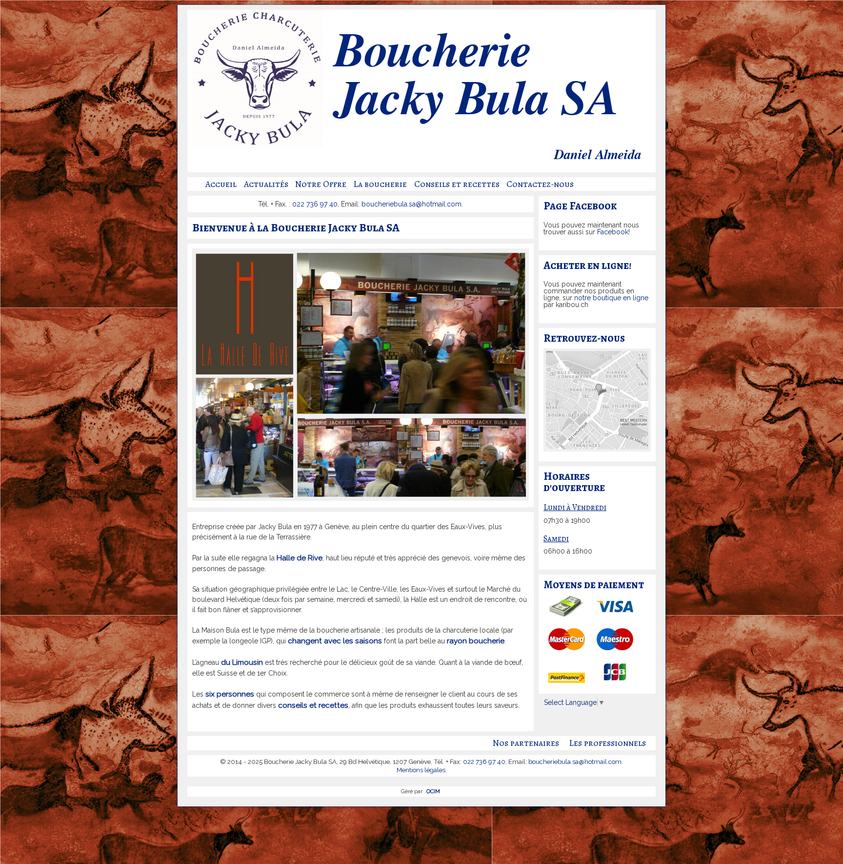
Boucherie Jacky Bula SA (475, 77)
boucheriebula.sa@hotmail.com (411, 204)
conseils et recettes (313, 705)
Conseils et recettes (457, 184)
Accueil (221, 184)
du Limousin (242, 662)
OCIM (433, 791)
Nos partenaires (526, 743)
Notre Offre (320, 184)
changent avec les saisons (335, 641)
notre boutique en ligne (611, 298)
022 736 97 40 (315, 204)
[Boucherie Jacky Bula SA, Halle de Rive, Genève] (257, 145)
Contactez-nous (540, 184)
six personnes (229, 694)
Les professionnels (607, 743)
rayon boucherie (475, 641)
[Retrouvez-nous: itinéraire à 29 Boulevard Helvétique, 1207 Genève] (597, 446)
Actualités (266, 184)
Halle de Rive (299, 558)
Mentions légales (421, 770)
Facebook (612, 232)
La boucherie (380, 184)
